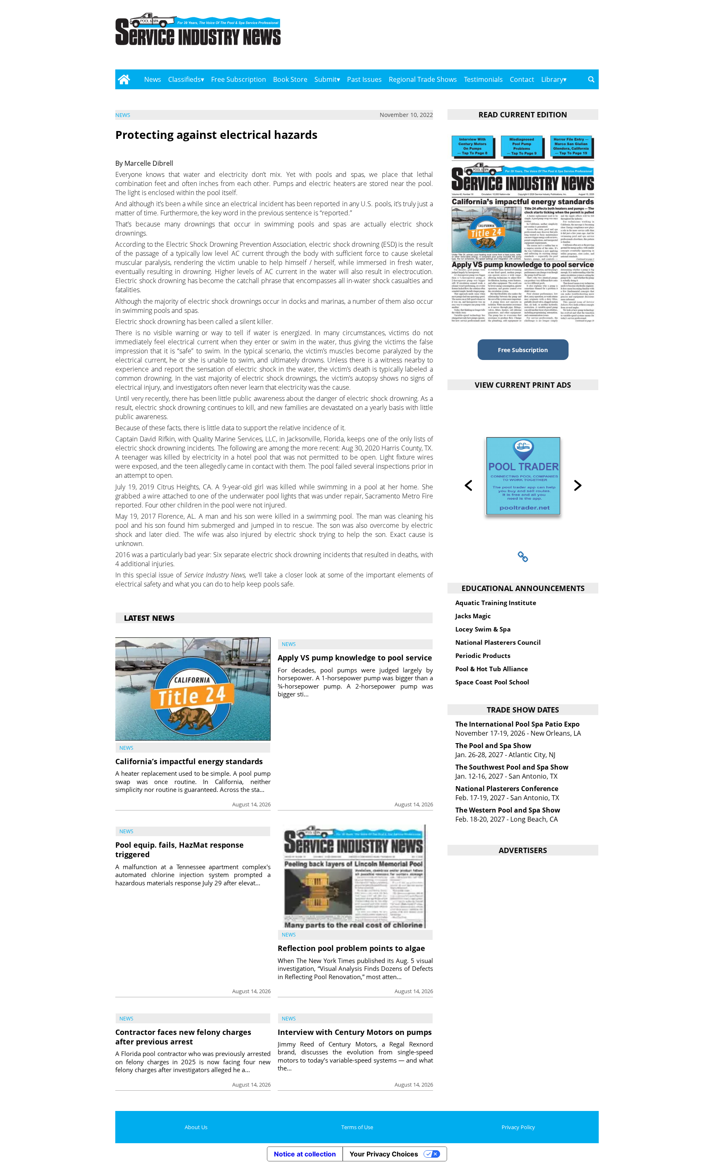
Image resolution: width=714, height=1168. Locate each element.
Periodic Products (482, 655)
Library (552, 79)
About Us (196, 1127)
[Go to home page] (123, 79)
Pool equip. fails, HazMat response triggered (179, 849)
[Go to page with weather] (526, 37)
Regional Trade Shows (423, 79)
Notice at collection (305, 1154)
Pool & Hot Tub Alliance (491, 669)
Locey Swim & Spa (483, 629)
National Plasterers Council (498, 642)
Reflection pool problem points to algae (351, 948)
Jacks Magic (473, 616)
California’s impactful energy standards (189, 761)
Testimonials (483, 79)
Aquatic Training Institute (495, 602)
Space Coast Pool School (492, 682)
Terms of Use (357, 1127)
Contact (522, 79)
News (152, 79)
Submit (325, 79)
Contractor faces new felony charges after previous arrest (183, 1036)
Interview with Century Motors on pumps (355, 1032)
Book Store (290, 79)
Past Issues (364, 79)
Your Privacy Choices (384, 1154)
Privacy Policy (518, 1127)
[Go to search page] (591, 79)
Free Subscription (238, 79)
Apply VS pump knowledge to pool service (355, 658)
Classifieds (184, 79)
